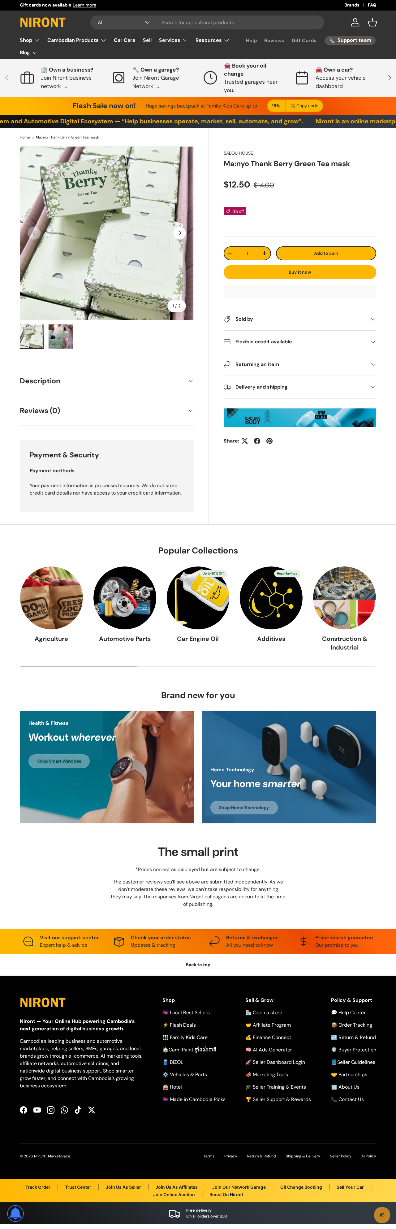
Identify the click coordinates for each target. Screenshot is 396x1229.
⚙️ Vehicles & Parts (184, 1074)
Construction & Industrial (344, 643)
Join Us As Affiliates (177, 1187)
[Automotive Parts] (124, 597)
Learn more (84, 5)
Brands (351, 5)
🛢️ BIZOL (172, 1062)
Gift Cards (304, 40)
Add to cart (326, 253)
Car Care (125, 40)
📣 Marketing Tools (266, 1074)
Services (169, 40)
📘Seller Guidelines (353, 1062)
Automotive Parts (125, 639)
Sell (147, 40)
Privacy (230, 1156)
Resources (209, 40)
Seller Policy (340, 1156)
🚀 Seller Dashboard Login (275, 1062)
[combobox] (207, 22)
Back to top (198, 964)
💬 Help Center (348, 1012)
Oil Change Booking (301, 1187)
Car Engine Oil (198, 639)
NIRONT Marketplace (52, 1156)
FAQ (372, 5)
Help (251, 40)
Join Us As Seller (123, 1187)
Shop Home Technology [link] (244, 807)
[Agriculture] (51, 597)
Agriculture (51, 639)
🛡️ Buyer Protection (353, 1049)
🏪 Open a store (263, 1012)
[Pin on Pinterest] (269, 441)
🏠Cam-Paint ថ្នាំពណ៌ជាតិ (189, 1049)
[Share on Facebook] (257, 441)
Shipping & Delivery (303, 1156)
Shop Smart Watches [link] (59, 761)
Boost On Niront (226, 1194)
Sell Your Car (350, 1187)
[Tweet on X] (245, 441)
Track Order (37, 1187)
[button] (372, 22)
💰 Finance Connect (268, 1037)
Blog (25, 52)
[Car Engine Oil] (198, 597)
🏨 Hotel (172, 1087)
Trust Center (78, 1187)
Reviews (274, 40)
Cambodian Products (73, 40)
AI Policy (368, 1156)
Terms (209, 1156)
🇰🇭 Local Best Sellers (186, 1012)
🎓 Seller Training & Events (275, 1087)
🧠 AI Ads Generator (268, 1049)
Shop (26, 40)
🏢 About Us (345, 1087)
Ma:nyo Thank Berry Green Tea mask (67, 137)
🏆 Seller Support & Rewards (278, 1099)
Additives (271, 639)
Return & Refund (261, 1156)
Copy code (307, 105)
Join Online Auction (174, 1194)
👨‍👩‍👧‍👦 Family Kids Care (185, 1037)
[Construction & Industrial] (344, 597)
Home (25, 137)
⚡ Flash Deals (179, 1025)
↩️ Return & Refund (353, 1037)
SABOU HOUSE (238, 153)
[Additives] (271, 597)
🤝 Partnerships (349, 1074)
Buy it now (300, 272)
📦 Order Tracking (351, 1025)
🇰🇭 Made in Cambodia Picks (194, 1099)
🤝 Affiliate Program (268, 1025)
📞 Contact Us (347, 1099)
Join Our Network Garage (239, 1187)
